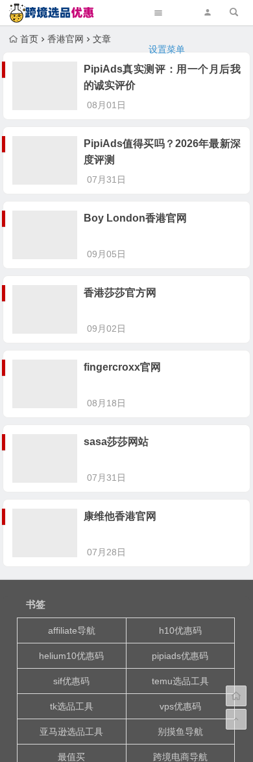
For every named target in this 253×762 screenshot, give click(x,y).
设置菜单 (167, 49)
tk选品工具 (71, 706)
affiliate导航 (71, 630)
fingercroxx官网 (122, 367)
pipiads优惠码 (180, 656)
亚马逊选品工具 (71, 731)
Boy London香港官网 (135, 218)
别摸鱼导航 (180, 731)
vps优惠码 (180, 706)
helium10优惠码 (71, 656)
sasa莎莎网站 (116, 441)
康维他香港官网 (120, 516)
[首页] (236, 696)
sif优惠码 (71, 681)
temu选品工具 (180, 681)
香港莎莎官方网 (120, 292)
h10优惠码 (180, 630)
